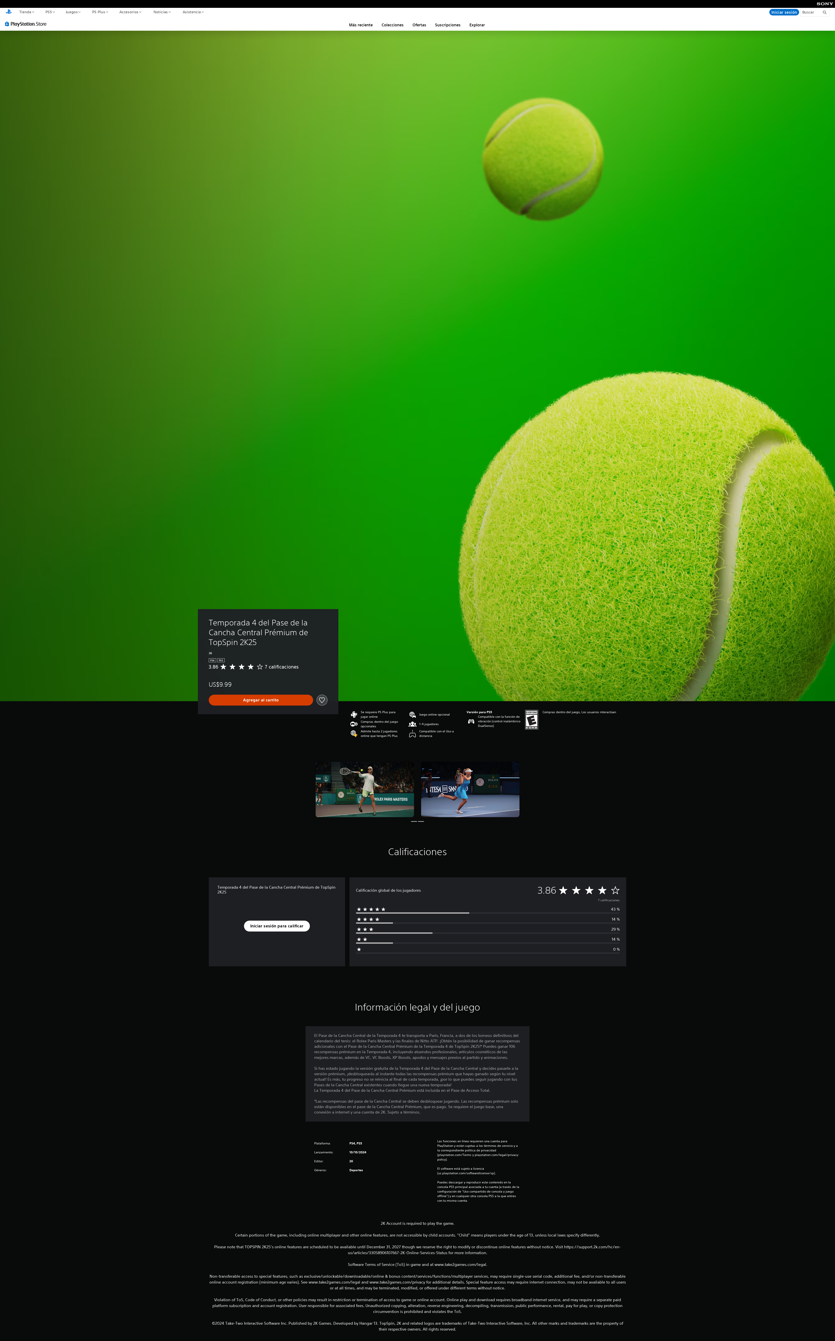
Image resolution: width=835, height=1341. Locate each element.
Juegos (72, 12)
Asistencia (191, 12)
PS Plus (98, 12)
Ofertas (419, 24)
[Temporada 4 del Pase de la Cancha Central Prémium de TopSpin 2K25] (365, 789)
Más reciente (361, 24)
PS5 (48, 12)
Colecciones (393, 24)
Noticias (161, 12)
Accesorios (129, 12)
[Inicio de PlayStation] (8, 12)
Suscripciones (448, 24)
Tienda (25, 12)
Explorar (477, 24)
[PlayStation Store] (27, 23)
